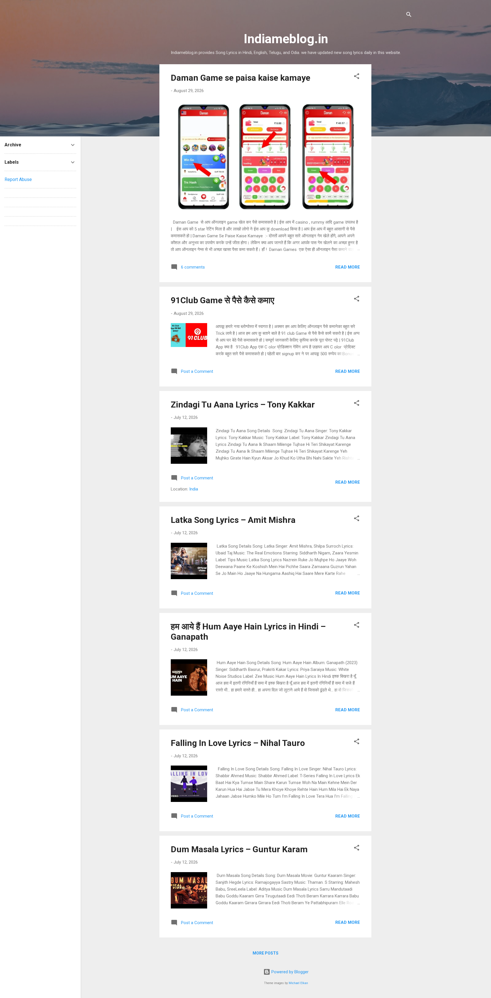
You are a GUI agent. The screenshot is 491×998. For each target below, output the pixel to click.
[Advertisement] (394, 149)
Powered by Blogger (289, 971)
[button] (356, 77)
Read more (347, 267)
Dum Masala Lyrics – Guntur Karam (239, 849)
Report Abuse (18, 179)
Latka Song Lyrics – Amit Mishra (233, 520)
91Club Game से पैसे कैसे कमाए (222, 300)
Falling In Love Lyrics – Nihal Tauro (238, 743)
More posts (265, 953)
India (193, 489)
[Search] (408, 15)
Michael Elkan (298, 983)
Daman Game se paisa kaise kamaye (240, 78)
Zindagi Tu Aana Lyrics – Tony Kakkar (243, 404)
